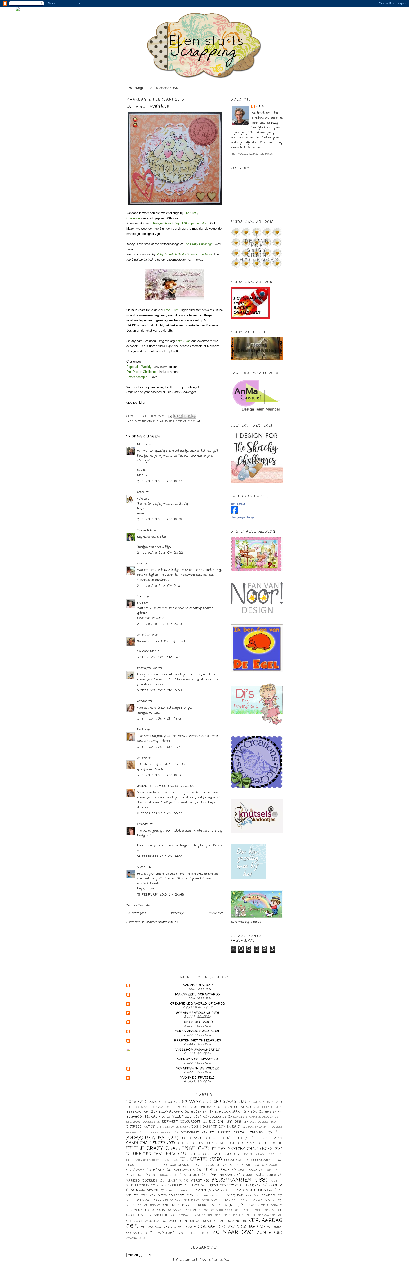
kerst (196, 1180)
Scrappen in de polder (197, 1068)
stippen (225, 1215)
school (204, 1210)
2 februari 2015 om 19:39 (159, 519)
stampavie (183, 1215)
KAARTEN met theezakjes (198, 1040)
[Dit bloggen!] (180, 416)
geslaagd (269, 1165)
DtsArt (247, 1154)
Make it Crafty (177, 1191)
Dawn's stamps (245, 1117)
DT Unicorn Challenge (151, 1154)
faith (151, 1160)
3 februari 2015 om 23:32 (160, 747)
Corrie (141, 596)
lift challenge (240, 1186)
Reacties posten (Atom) (162, 922)
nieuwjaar (228, 1201)
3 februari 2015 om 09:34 (159, 657)
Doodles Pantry (159, 1133)
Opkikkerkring (201, 1206)
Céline (141, 492)
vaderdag (153, 1221)
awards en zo (169, 1107)
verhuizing (230, 1221)
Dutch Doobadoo (198, 1022)
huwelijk (134, 1175)
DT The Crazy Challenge (155, 421)
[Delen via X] (184, 416)
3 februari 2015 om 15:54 (159, 690)
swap (266, 1215)
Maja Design (147, 1191)
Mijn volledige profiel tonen (252, 154)
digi (238, 1122)
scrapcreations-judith (197, 1013)
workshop (167, 1233)
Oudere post (215, 913)
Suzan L (142, 867)
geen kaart (241, 1165)
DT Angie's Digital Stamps (236, 1132)
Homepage (136, 88)
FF (244, 1160)
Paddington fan (147, 668)
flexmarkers (264, 1160)
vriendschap (192, 421)
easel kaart (268, 1154)
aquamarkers (259, 1102)
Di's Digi (217, 1122)
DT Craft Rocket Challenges (215, 1138)
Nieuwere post (136, 913)
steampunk (205, 1215)
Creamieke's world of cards (197, 1003)
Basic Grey (216, 1107)
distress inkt (138, 1127)
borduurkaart (228, 1112)
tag (279, 1215)
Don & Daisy (201, 1127)
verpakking (152, 1227)
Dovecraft (190, 1133)
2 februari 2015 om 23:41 (159, 624)
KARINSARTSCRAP (198, 985)
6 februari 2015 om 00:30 (159, 813)
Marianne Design (254, 1190)
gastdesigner (182, 1165)
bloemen (199, 1112)
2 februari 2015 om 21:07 (159, 586)
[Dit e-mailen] (175, 416)
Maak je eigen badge (242, 517)
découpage (270, 1117)
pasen (254, 1206)
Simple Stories (251, 1210)
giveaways (135, 1170)
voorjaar (205, 1227)
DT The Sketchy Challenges (242, 1149)
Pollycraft (136, 1210)
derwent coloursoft (181, 1122)
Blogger (227, 1260)
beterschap (137, 1112)
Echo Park (134, 1160)
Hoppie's (272, 1170)
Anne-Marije (145, 635)
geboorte (212, 1165)
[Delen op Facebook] (189, 416)
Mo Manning (206, 1196)
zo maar (225, 1232)
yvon (140, 563)
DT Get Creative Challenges (203, 1143)
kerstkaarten (232, 1180)
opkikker (170, 1205)
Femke (229, 1160)
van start (204, 1221)
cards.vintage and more (198, 1031)
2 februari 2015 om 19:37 (159, 481)
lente (195, 1186)
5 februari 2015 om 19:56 (159, 775)
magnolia (272, 1185)
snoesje (161, 1215)
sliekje (140, 1215)
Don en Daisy (230, 1127)
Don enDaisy (257, 1127)
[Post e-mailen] (169, 416)
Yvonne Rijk (145, 530)
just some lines (261, 1175)
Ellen (260, 106)
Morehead (234, 1196)
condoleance (214, 1117)
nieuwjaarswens (260, 1201)
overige (230, 1205)
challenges (179, 1117)
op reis (150, 1206)
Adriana (142, 701)
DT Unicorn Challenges (210, 1154)
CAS (154, 1117)
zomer (264, 1233)
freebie (153, 1165)
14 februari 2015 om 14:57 (160, 856)
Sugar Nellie (246, 1215)
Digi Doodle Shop (264, 1122)
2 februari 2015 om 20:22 (160, 553)
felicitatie (194, 1159)
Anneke (142, 758)
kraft (177, 1186)
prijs (160, 1210)
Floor (131, 1165)
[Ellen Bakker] (234, 512)
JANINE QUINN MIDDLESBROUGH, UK (163, 786)
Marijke (143, 444)
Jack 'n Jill (189, 1175)
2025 (131, 1102)
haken (159, 1170)
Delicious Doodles (140, 1122)
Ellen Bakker (238, 503)
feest (166, 1160)
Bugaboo (134, 1117)
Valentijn (178, 1221)
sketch (276, 1210)
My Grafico (264, 1196)
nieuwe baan (173, 1201)
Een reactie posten (138, 905)
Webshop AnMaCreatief (198, 1050)
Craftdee (143, 824)
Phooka (272, 1206)
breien (271, 1112)
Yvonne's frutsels (197, 1078)
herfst (211, 1170)
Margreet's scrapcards (197, 994)
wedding (275, 1227)
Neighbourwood (140, 1201)
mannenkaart (209, 1190)
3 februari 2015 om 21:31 (159, 719)
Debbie (141, 729)
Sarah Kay (182, 1210)
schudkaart (225, 1210)
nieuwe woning (200, 1201)
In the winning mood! (164, 88)
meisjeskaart (171, 1195)
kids (274, 1181)
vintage (178, 1227)
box (254, 1112)
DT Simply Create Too (256, 1143)
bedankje (243, 1107)
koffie (162, 1186)
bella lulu (269, 1107)
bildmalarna (171, 1112)
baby (193, 1107)
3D (170, 1102)
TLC (135, 1221)
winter (140, 1233)
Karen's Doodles (141, 1181)
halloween (184, 1170)
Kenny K (174, 1181)
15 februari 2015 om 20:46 (160, 894)
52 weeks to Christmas (209, 1102)
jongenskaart (222, 1175)
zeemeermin (195, 1233)
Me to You (136, 1196)
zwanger (133, 1238)
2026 (153, 1102)
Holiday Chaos (244, 1170)
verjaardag (266, 1220)
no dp (131, 1206)
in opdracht (161, 1175)
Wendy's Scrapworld (197, 1059)
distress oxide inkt (172, 1127)
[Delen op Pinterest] (193, 416)
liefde (177, 421)
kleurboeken (138, 1186)
